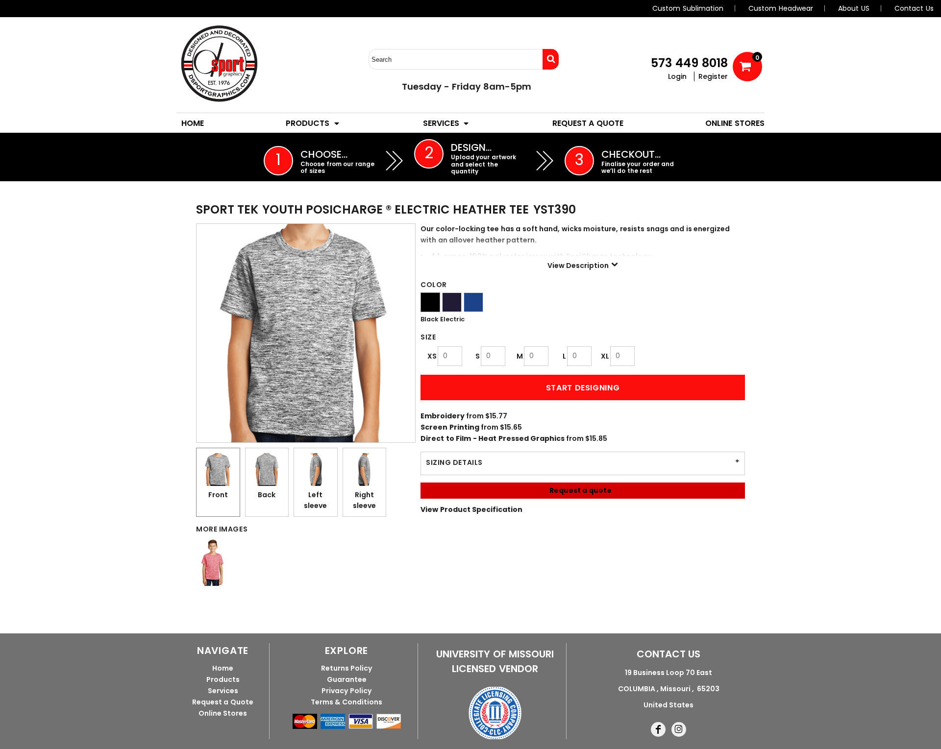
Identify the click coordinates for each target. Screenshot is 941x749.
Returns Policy (346, 668)
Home (222, 668)
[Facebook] (658, 729)
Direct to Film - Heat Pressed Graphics (493, 438)
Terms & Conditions (346, 702)
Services (223, 691)
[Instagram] (678, 729)
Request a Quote (222, 702)
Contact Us (914, 8)
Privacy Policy (346, 691)
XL (605, 356)
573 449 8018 (689, 63)
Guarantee (347, 679)
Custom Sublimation (687, 8)
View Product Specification (471, 509)
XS (432, 356)
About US (853, 8)
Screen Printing (450, 427)
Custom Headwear (780, 8)
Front (218, 495)
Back (266, 495)
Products (223, 679)
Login (677, 76)
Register (713, 76)
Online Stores (223, 713)
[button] (313, 123)
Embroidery (443, 416)
